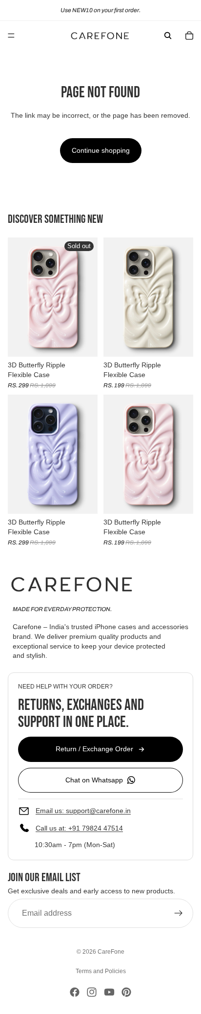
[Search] (168, 35)
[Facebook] (74, 992)
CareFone (111, 951)
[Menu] (11, 35)
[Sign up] (178, 913)
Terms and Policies (101, 971)
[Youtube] (109, 992)
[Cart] (189, 35)
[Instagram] (92, 992)
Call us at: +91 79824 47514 (79, 828)
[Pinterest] (126, 992)
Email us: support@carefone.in (83, 811)
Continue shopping (101, 150)
